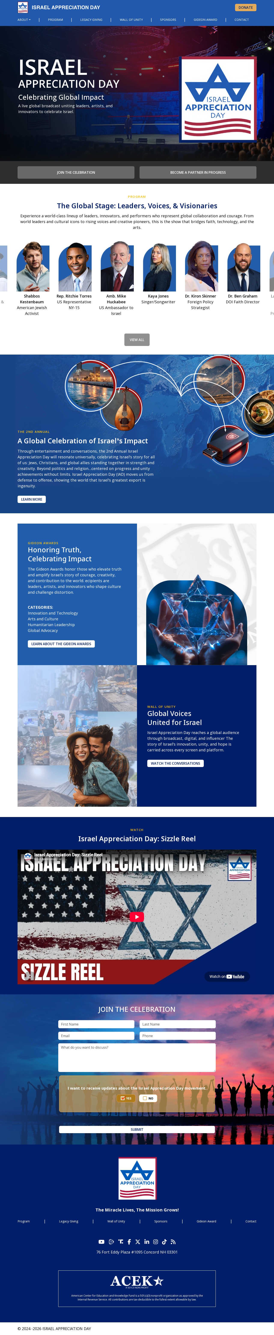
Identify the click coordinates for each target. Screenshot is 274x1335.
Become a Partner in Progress (198, 172)
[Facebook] (129, 1241)
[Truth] (121, 1241)
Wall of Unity (131, 20)
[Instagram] (146, 1241)
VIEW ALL (137, 339)
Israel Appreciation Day (60, 7)
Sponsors (168, 20)
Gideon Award (205, 20)
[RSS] (173, 1241)
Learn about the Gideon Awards (61, 644)
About (23, 20)
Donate (246, 7)
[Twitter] (137, 1241)
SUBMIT (137, 1129)
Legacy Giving (91, 20)
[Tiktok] (164, 1241)
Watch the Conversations (175, 763)
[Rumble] (112, 1241)
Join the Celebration (76, 172)
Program (55, 20)
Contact (242, 20)
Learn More (31, 499)
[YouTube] (101, 1241)
